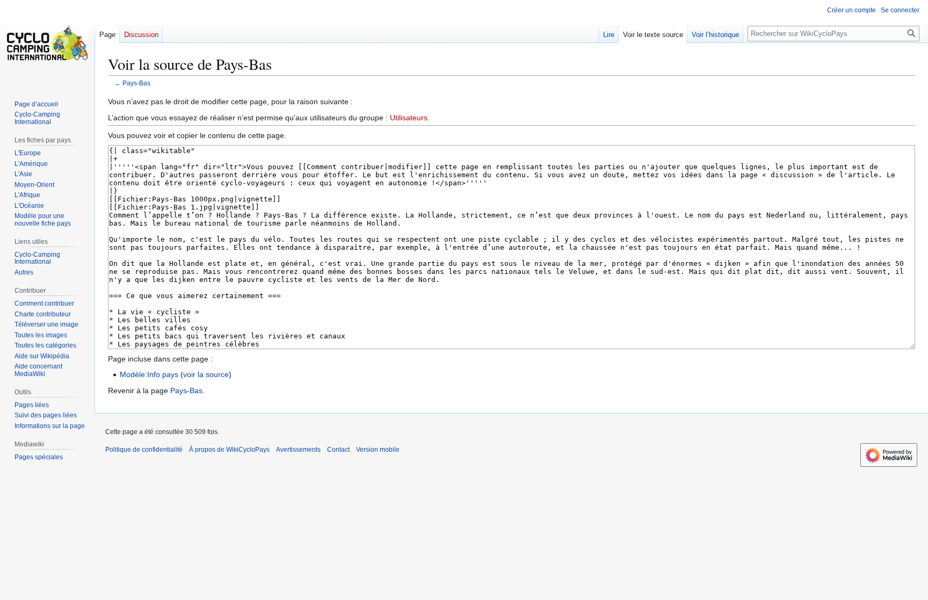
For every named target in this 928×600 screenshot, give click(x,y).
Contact (338, 449)
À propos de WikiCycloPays (229, 449)
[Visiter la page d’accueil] (47, 43)
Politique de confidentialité (144, 449)
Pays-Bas (136, 82)
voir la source (206, 374)
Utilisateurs (408, 117)
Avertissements (298, 449)
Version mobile (378, 449)
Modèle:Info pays (149, 374)
